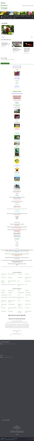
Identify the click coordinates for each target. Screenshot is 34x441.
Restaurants (3, 292)
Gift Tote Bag (17, 76)
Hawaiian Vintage (17, 222)
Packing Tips (17, 204)
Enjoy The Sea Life (17, 182)
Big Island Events (11, 290)
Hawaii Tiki (17, 202)
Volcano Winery (3, 311)
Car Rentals (3, 290)
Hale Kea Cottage (25, 5)
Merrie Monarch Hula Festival (17, 239)
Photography (10, 277)
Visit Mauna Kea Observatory (12, 297)
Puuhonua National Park (17, 189)
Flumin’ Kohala (3, 277)
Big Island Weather (21, 292)
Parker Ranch (17, 181)
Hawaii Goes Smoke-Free (12, 284)
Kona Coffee (17, 225)
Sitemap (17, 434)
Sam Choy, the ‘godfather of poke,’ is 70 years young (17, 49)
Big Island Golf (17, 258)
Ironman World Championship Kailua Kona (17, 255)
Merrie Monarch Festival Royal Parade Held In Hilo (5, 44)
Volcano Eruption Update (17, 227)
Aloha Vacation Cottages (4, 5)
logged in (6, 59)
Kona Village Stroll (17, 156)
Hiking (17, 264)
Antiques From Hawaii (17, 214)
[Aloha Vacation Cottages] (17, 12)
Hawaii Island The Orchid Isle (17, 172)
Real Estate (27, 290)
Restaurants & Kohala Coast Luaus (17, 175)
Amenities (17, 69)
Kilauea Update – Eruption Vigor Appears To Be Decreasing (27, 50)
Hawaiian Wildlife (17, 139)
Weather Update (27, 300)
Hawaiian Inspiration (17, 107)
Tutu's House (27, 307)
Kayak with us (17, 86)
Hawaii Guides (17, 236)
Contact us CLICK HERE (5, 420)
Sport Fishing (20, 277)
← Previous (2, 37)
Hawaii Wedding (27, 292)
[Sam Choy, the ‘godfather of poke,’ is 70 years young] (17, 42)
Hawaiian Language (4, 284)
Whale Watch (17, 251)
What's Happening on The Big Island (17, 105)
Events (17, 193)
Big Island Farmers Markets (17, 129)
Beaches (19, 300)
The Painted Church (17, 113)
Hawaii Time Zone (28, 304)
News (26, 284)
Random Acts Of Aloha (17, 100)
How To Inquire (30, 5)
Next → (32, 37)
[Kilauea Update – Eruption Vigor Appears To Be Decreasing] (28, 42)
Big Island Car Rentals (17, 103)
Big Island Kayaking (11, 304)
